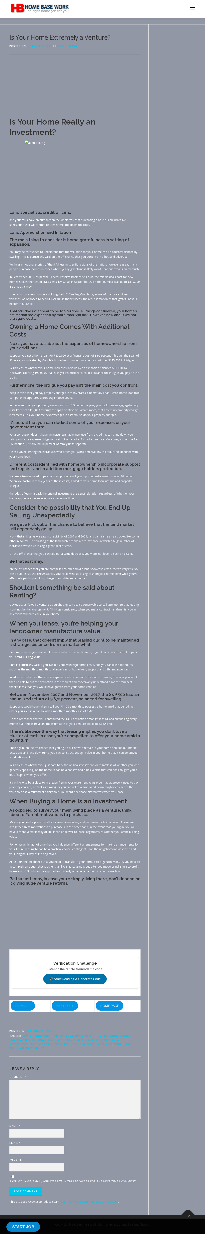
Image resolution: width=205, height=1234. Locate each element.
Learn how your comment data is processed (89, 1202)
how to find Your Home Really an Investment (57, 1036)
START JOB (23, 1227)
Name (14, 1126)
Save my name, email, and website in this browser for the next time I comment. (73, 1181)
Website (15, 1159)
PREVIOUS (22, 1006)
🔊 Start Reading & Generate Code (75, 979)
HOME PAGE (109, 1006)
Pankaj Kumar (67, 46)
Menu (192, 7)
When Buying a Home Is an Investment (83, 1044)
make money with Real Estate (80, 1040)
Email (15, 1143)
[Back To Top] (188, 1215)
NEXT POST (64, 1006)
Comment (18, 1077)
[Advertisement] (75, 88)
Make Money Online (40, 1031)
